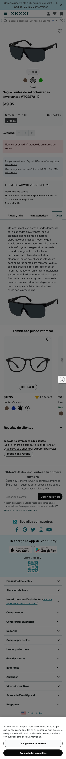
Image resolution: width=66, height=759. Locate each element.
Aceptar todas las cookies (33, 752)
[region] (33, 738)
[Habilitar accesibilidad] (62, 379)
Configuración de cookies (33, 743)
